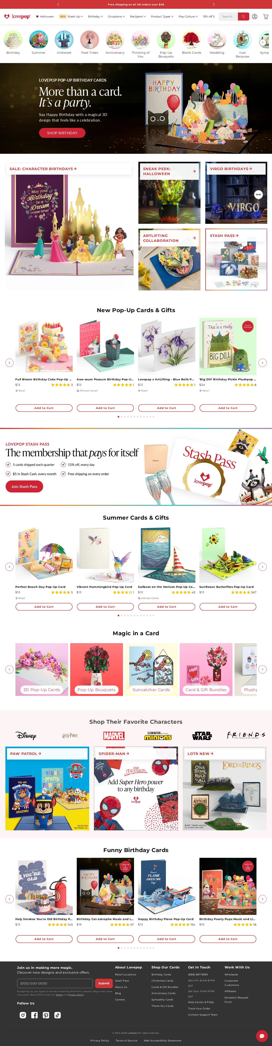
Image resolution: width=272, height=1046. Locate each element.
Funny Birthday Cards (136, 850)
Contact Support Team (203, 1014)
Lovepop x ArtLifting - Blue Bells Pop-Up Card (166, 379)
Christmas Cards (162, 980)
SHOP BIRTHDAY (62, 133)
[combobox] (234, 16)
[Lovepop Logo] (17, 16)
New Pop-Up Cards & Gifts (136, 310)
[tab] (118, 417)
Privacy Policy (76, 994)
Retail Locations (125, 974)
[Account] (254, 16)
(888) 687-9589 (198, 974)
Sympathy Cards (162, 999)
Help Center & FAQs (201, 1002)
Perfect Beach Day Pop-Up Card (40, 587)
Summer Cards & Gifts (136, 518)
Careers (120, 999)
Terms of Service (126, 1040)
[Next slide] (262, 42)
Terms (59, 994)
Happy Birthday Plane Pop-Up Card (166, 919)
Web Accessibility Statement (163, 1040)
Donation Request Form (237, 999)
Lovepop (132, 1033)
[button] (71, 16)
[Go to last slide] (9, 363)
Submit (104, 983)
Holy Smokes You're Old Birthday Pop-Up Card (44, 919)
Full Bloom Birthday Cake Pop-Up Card (44, 379)
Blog (118, 993)
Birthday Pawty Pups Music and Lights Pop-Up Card (228, 919)
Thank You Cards (162, 1005)
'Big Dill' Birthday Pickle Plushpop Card (228, 379)
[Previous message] (58, 4)
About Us (121, 987)
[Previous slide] (9, 42)
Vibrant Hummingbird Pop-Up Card (104, 587)
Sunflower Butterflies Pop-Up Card (226, 587)
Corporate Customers (232, 983)
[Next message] (214, 4)
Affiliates (230, 991)
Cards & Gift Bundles (165, 987)
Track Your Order (199, 1008)
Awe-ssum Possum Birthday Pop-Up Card (105, 379)
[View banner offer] (136, 108)
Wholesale (231, 974)
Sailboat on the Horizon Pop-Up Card (166, 587)
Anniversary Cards (163, 993)
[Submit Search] (243, 16)
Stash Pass (122, 980)
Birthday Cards (161, 974)
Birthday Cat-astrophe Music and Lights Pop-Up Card (105, 919)
